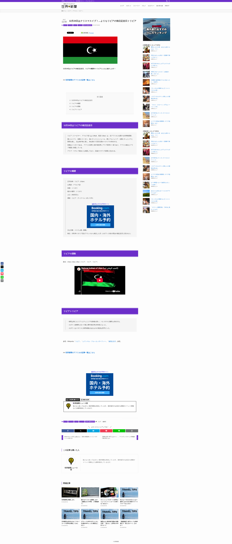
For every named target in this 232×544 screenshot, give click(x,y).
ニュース (80, 25)
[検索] (169, 1)
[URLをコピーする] (132, 430)
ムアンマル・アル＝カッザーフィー (94, 341)
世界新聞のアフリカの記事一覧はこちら (80, 80)
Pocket (91, 33)
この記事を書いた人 (73, 399)
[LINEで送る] (85, 33)
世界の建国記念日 (88, 25)
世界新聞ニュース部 (71, 469)
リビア (75, 25)
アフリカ (70, 25)
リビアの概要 (76, 103)
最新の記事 (86, 399)
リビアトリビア (77, 109)
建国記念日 (112, 341)
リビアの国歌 (76, 106)
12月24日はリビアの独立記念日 (82, 100)
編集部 (104, 421)
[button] (68, 430)
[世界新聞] (69, 5)
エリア (65, 25)
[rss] (167, 1)
